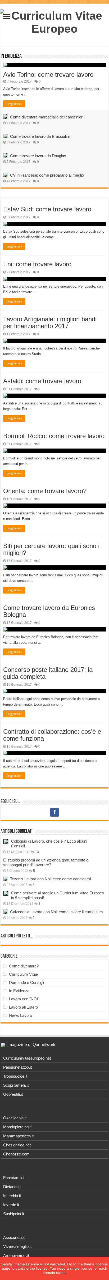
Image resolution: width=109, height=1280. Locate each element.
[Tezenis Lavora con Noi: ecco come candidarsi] (5, 879)
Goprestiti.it (13, 1094)
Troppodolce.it (15, 1076)
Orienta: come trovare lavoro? (45, 490)
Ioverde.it (11, 1204)
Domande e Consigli (26, 982)
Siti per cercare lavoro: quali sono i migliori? (51, 549)
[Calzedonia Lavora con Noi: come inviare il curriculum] (5, 912)
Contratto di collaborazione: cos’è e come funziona (52, 735)
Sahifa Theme (13, 1264)
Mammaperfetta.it (18, 1136)
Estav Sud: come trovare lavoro (47, 209)
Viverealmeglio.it (17, 1246)
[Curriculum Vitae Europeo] (54, 21)
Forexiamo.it (14, 1177)
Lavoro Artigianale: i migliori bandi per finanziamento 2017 (50, 322)
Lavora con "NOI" (24, 999)
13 (37, 852)
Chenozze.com (16, 1154)
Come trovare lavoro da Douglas (38, 155)
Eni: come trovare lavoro (37, 264)
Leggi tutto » (14, 104)
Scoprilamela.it (16, 1085)
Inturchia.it (12, 1195)
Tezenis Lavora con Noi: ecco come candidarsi (50, 879)
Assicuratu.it (14, 1237)
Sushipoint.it (13, 1213)
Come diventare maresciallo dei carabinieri (46, 117)
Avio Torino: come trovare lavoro (48, 74)
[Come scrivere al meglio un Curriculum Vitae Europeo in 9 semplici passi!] (5, 893)
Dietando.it (12, 1186)
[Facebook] (54, 812)
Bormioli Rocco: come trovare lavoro (54, 436)
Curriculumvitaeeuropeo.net (27, 1058)
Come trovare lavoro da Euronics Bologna (49, 611)
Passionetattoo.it (17, 1067)
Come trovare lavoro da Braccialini (40, 136)
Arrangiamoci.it (16, 1255)
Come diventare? (24, 966)
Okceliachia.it (14, 1118)
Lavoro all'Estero (23, 1007)
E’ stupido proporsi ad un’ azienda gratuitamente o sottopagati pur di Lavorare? (45, 862)
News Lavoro (20, 1015)
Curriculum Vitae (23, 974)
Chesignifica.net (17, 1145)
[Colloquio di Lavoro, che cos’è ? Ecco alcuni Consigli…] (5, 841)
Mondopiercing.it (17, 1127)
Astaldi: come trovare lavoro (42, 381)
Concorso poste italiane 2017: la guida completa (48, 673)
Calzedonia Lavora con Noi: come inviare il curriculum (56, 912)
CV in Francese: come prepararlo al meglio (47, 175)
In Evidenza (11, 56)
